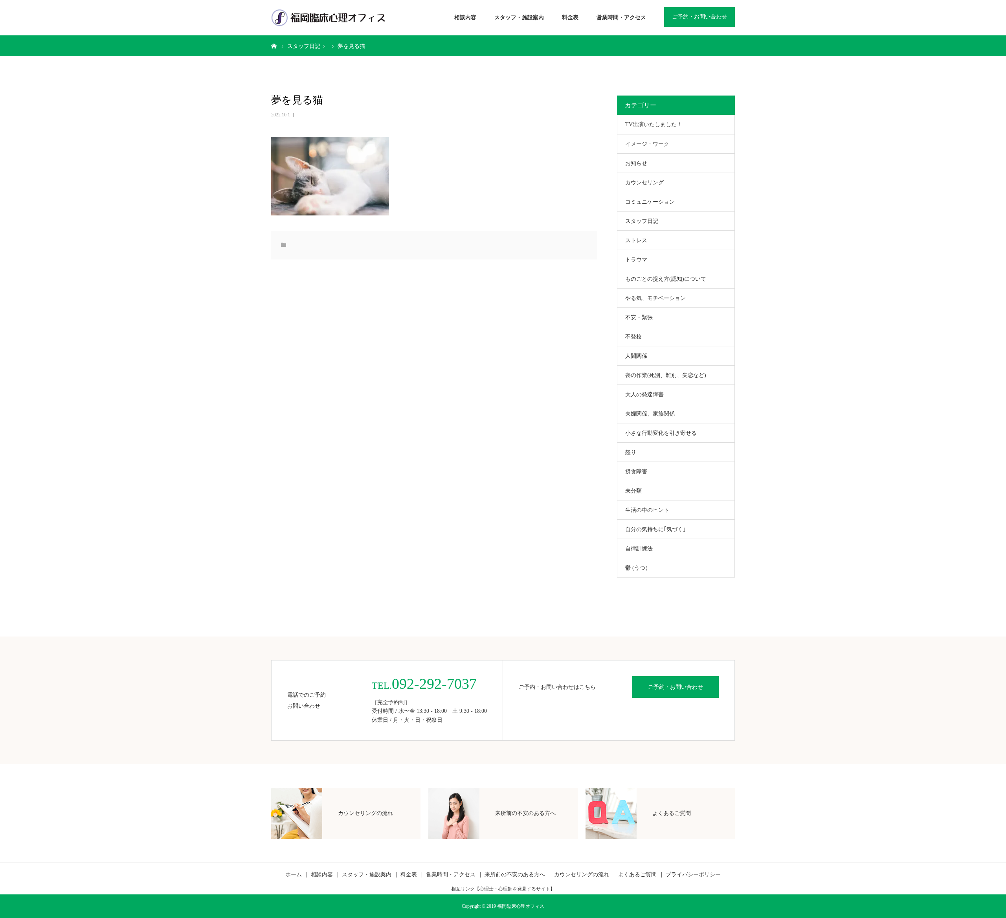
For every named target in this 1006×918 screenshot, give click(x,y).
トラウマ (636, 260)
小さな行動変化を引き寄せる (661, 433)
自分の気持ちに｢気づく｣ (655, 529)
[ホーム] (274, 45)
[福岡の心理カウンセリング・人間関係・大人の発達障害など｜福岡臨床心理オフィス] (328, 17)
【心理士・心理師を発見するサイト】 (515, 889)
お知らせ (636, 163)
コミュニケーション (650, 202)
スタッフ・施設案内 (519, 17)
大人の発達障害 (644, 394)
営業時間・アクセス (621, 17)
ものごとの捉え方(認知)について (665, 279)
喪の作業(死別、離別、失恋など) (665, 375)
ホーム (293, 875)
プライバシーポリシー (693, 875)
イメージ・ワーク (647, 144)
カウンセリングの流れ (581, 875)
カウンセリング (644, 183)
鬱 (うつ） (638, 568)
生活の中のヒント (647, 510)
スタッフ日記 (641, 221)
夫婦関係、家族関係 (650, 414)
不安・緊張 (639, 317)
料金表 (570, 17)
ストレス (636, 240)
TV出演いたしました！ (653, 124)
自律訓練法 (639, 549)
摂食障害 (636, 472)
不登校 (633, 337)
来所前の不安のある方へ (515, 875)
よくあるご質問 (637, 875)
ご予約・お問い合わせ (699, 17)
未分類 (633, 491)
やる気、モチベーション (655, 298)
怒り (630, 452)
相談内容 (465, 17)
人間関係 (636, 356)
